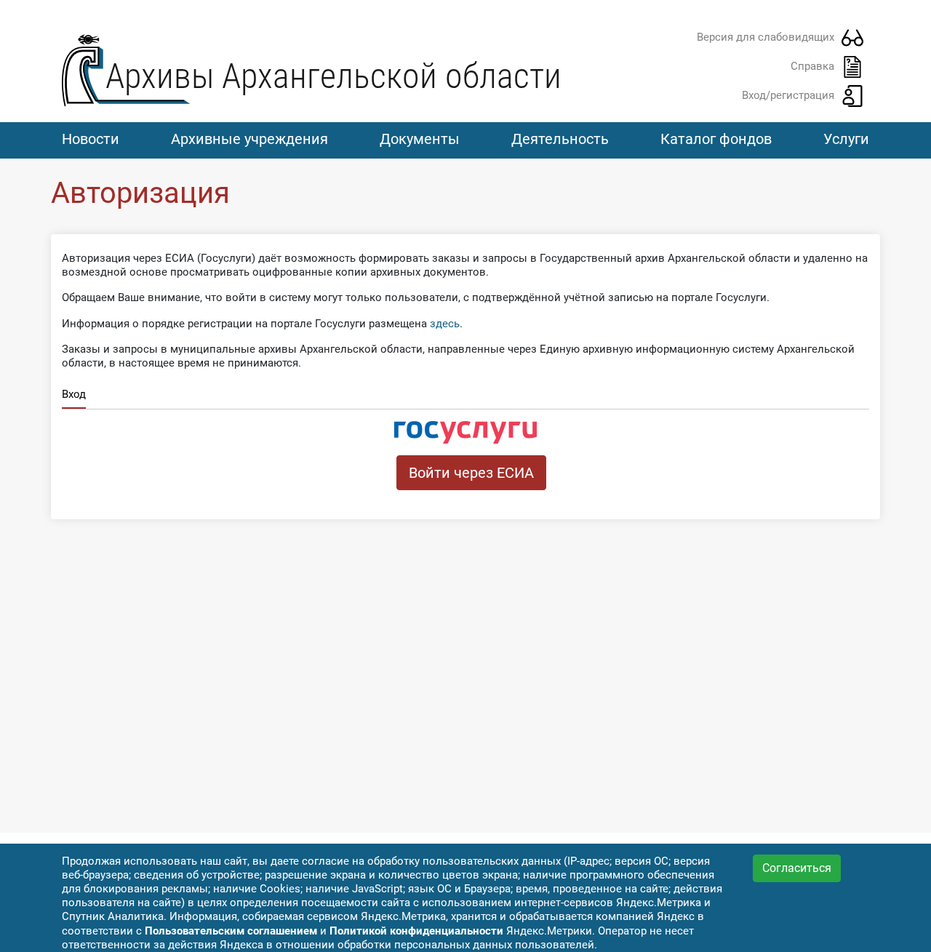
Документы (420, 139)
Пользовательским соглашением (231, 930)
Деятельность (560, 139)
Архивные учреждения (249, 139)
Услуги (846, 139)
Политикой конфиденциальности (416, 930)
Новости (90, 139)
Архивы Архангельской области (333, 76)
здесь (445, 323)
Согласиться (796, 868)
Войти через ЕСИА (471, 472)
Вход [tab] (74, 394)
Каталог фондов (716, 139)
